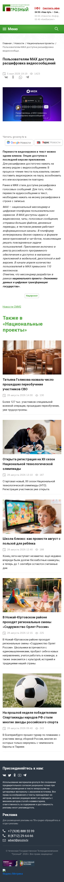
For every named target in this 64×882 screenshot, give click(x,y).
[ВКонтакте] (6, 79)
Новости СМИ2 (12, 306)
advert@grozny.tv (18, 840)
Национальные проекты (40, 43)
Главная (7, 43)
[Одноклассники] (13, 79)
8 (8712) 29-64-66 (20, 836)
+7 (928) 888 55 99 (21, 831)
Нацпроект (32, 296)
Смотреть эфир (51, 8)
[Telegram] (27, 79)
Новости (19, 43)
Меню (13, 29)
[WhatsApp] (20, 79)
